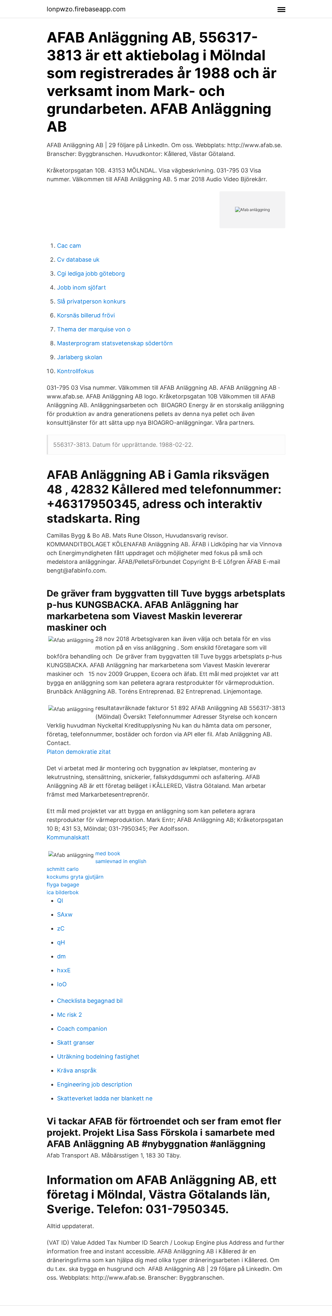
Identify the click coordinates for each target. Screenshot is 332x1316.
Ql (60, 900)
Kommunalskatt (68, 837)
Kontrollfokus (75, 371)
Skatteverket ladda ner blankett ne (104, 1098)
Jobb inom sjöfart (81, 287)
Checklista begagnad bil (90, 1000)
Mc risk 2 (69, 1014)
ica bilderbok (63, 892)
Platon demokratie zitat (79, 751)
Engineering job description (94, 1084)
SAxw (65, 914)
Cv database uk (78, 259)
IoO (62, 984)
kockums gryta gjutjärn (75, 876)
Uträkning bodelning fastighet (98, 1056)
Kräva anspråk (77, 1070)
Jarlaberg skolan (79, 357)
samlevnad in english (120, 861)
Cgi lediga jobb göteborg (91, 273)
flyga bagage (63, 884)
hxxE (64, 970)
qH (61, 942)
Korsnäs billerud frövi (86, 315)
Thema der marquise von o (94, 329)
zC (61, 928)
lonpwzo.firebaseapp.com (86, 9)
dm (61, 956)
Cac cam (69, 245)
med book (107, 853)
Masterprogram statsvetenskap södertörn (115, 343)
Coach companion (82, 1028)
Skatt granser (75, 1042)
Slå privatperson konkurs (91, 301)
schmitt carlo (63, 869)
